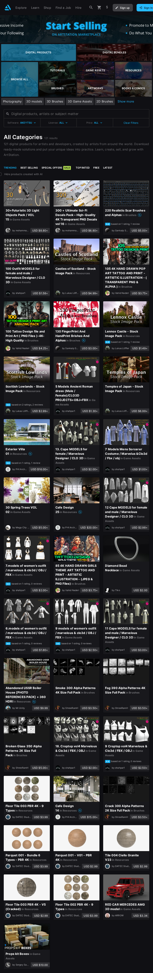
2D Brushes (104, 101)
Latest (108, 167)
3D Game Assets (80, 101)
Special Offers (56, 167)
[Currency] (107, 7)
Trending (10, 167)
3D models (34, 101)
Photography (12, 101)
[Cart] (99, 7)
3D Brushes (55, 101)
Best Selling (29, 167)
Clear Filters (131, 122)
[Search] (91, 7)
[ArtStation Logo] (7, 7)
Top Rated (83, 167)
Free (96, 167)
